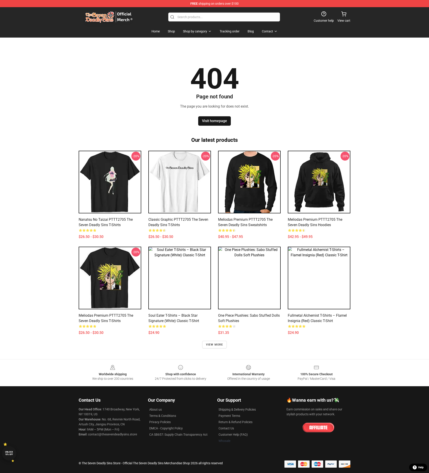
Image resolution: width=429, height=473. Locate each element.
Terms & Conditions (162, 416)
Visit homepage (214, 121)
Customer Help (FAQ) (233, 434)
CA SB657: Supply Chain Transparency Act (178, 434)
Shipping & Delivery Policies (237, 409)
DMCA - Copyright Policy (166, 428)
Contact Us (226, 428)
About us (155, 409)
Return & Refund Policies (235, 422)
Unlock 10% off (9, 453)
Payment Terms (229, 416)
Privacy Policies (160, 422)
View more (214, 344)
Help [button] (421, 467)
